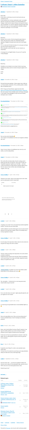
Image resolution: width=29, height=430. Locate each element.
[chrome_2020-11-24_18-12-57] (14, 114)
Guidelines (13, 422)
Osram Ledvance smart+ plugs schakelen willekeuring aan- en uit (8, 399)
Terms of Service (20, 422)
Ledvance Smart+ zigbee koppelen (12, 4)
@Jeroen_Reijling (5, 269)
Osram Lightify (4, 406)
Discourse (8, 428)
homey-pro (13, 402)
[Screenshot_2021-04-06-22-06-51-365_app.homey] (8, 198)
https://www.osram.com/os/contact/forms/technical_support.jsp (14, 90)
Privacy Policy (4, 425)
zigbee (6, 394)
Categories (7, 422)
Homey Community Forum (6, 1)
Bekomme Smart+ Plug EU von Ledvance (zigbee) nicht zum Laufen (8, 412)
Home (2, 422)
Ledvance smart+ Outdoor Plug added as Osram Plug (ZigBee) (7, 385)
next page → (3, 374)
